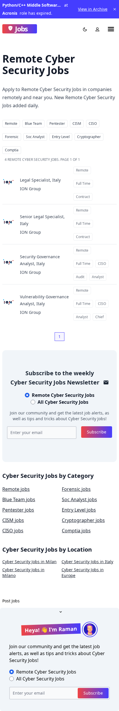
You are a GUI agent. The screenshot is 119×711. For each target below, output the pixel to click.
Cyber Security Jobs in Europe (83, 572)
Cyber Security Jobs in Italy (87, 561)
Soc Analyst (35, 136)
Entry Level (61, 136)
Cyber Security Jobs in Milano (23, 572)
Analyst (98, 276)
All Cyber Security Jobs (63, 402)
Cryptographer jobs (83, 520)
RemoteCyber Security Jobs (63, 395)
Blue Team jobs (18, 499)
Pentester (57, 123)
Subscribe (96, 432)
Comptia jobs (76, 530)
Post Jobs (11, 600)
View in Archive (92, 9)
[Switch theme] (83, 28)
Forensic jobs (76, 489)
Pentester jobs (18, 510)
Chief (99, 316)
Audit (80, 276)
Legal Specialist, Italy (40, 180)
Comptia (11, 150)
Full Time (83, 183)
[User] (96, 28)
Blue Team (33, 123)
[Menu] (111, 29)
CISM (76, 123)
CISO (93, 123)
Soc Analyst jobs (79, 499)
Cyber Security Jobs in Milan (29, 561)
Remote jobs (16, 489)
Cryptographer (89, 136)
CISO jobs (12, 530)
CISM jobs (13, 520)
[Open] (59, 611)
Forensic (11, 136)
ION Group (30, 188)
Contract (83, 196)
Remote (11, 123)
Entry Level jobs (79, 510)
